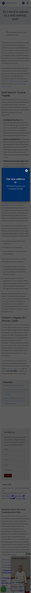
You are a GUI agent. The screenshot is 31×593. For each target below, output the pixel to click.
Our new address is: (15, 181)
